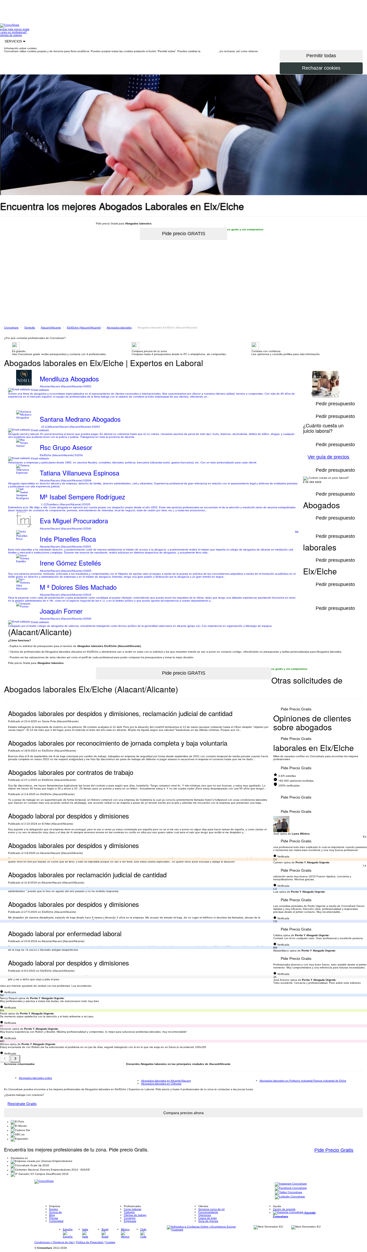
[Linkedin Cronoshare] (290, 1197)
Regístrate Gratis (22, 1103)
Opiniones (204, 1215)
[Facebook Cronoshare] (291, 1188)
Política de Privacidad (90, 1242)
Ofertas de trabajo (135, 1215)
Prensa (53, 1218)
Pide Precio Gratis (296, 709)
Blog (52, 1215)
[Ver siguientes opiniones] (15, 1059)
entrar (4, 29)
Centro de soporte (284, 1209)
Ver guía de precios (328, 457)
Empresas (130, 1220)
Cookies (110, 1242)
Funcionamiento (208, 1212)
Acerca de (55, 1212)
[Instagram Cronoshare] (291, 1184)
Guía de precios (208, 1220)
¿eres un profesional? (13, 32)
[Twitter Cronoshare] (288, 1192)
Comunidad (56, 1220)
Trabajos (129, 1212)
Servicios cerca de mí (211, 1209)
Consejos (129, 1218)
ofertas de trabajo (11, 35)
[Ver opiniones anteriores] (5, 1059)
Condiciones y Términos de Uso (54, 1242)
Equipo (53, 1209)
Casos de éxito (207, 1218)
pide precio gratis (18, 29)
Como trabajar (132, 1209)
